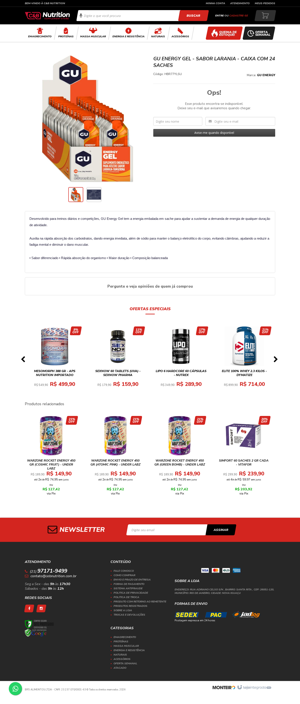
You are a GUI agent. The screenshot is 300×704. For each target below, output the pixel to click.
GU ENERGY (266, 75)
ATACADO (120, 668)
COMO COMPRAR (124, 575)
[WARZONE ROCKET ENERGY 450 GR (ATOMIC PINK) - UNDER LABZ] (115, 457)
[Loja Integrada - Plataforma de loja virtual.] (254, 687)
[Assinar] (221, 529)
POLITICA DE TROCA (126, 597)
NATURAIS (120, 654)
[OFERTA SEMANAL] (259, 33)
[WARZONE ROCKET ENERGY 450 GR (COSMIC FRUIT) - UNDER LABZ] (51, 457)
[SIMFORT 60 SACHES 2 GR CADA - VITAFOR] (244, 457)
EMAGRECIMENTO (125, 637)
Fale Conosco (124, 571)
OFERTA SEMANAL (125, 663)
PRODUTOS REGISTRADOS (130, 606)
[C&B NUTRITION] (47, 15)
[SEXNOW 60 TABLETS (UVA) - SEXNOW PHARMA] (118, 360)
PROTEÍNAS (121, 641)
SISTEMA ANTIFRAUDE (128, 588)
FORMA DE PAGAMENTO (129, 584)
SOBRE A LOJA (123, 610)
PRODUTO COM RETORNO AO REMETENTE (140, 601)
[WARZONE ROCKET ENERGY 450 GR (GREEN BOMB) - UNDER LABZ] (179, 457)
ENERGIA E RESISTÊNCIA (129, 650)
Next (275, 360)
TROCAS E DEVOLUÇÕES (129, 614)
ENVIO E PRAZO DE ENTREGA (132, 579)
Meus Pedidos (265, 3)
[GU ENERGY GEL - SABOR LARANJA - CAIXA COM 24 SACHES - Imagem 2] (94, 194)
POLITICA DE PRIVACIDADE (131, 593)
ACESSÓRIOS (122, 659)
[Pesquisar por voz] (81, 15)
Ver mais (57, 376)
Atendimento (240, 3)
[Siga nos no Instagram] (41, 608)
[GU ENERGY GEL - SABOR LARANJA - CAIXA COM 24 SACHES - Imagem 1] (75, 194)
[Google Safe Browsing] (36, 632)
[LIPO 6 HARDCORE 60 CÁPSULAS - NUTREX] (181, 360)
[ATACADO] (224, 33)
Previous (23, 360)
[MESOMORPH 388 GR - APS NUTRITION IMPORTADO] (54, 360)
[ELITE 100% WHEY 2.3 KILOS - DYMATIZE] (244, 360)
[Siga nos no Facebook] (29, 608)
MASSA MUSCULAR (126, 646)
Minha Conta (215, 3)
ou (231, 15)
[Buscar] (193, 15)
